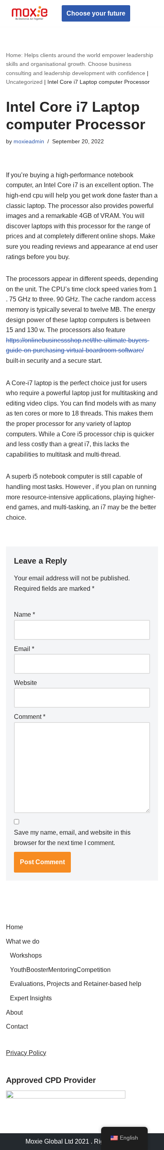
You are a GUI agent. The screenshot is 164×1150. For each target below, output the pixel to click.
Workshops (26, 955)
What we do (22, 941)
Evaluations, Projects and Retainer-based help (75, 983)
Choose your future (95, 13)
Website (25, 682)
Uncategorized (24, 82)
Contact (17, 1026)
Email (24, 648)
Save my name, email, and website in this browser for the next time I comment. (72, 837)
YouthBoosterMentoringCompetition (60, 969)
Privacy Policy (26, 1052)
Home (14, 927)
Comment (29, 716)
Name (24, 614)
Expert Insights (31, 998)
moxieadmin (29, 141)
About (14, 1012)
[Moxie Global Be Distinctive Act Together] (30, 13)
